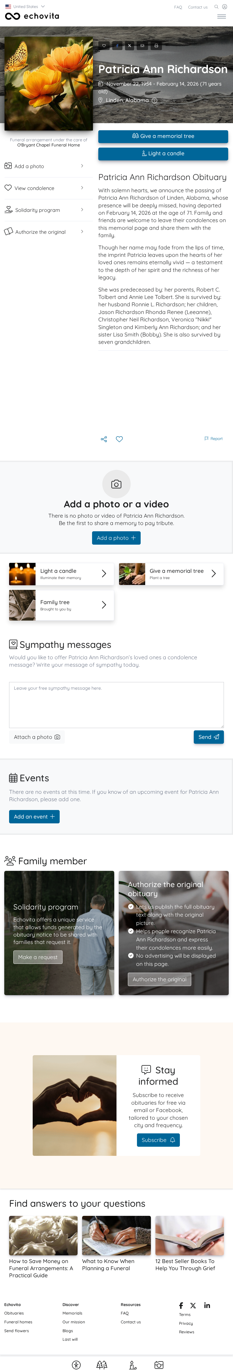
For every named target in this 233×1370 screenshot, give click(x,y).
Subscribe (155, 1139)
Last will (70, 1339)
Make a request (38, 957)
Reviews (186, 1331)
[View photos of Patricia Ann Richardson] (49, 84)
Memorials (72, 1313)
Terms (185, 1314)
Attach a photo (33, 736)
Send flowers (16, 1330)
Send (205, 736)
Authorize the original (159, 979)
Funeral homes (18, 1321)
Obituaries (14, 1313)
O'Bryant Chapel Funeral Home (48, 145)
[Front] (31, 16)
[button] (25, 6)
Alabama (137, 100)
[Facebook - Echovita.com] (181, 1306)
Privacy (186, 1323)
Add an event (31, 816)
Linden (114, 100)
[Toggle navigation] (221, 16)
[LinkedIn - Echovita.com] (207, 1306)
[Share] (104, 440)
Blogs (68, 1330)
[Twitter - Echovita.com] (193, 1306)
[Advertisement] (163, 393)
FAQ (178, 7)
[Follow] (120, 440)
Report (217, 438)
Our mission (74, 1321)
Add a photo (113, 537)
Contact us (198, 7)
